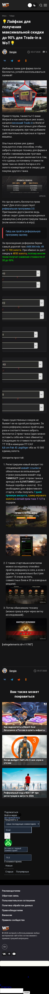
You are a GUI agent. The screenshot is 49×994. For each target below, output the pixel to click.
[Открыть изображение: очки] (26, 594)
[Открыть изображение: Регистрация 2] (26, 545)
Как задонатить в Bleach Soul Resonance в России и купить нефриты (24, 728)
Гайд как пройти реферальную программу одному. (23, 233)
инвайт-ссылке (30, 468)
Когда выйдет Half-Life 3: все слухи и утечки (23, 761)
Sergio (13, 52)
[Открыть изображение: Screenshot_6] (24, 339)
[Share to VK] (4, 60)
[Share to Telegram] (11, 60)
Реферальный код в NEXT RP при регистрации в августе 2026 (21, 794)
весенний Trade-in (22, 122)
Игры (4, 16)
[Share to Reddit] (18, 60)
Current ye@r (11, 853)
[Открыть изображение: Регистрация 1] (26, 517)
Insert (26, 993)
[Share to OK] (25, 60)
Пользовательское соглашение (18, 900)
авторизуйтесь (12, 817)
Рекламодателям (11, 891)
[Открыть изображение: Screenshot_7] (24, 370)
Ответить (6, 987)
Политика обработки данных (17, 905)
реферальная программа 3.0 (18, 208)
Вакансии (7, 915)
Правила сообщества (13, 920)
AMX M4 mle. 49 (35, 246)
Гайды (12, 16)
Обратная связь (10, 895)
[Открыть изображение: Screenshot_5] (24, 308)
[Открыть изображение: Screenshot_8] (24, 400)
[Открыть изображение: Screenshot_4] (24, 278)
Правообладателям (12, 910)
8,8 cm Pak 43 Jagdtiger (15, 447)
